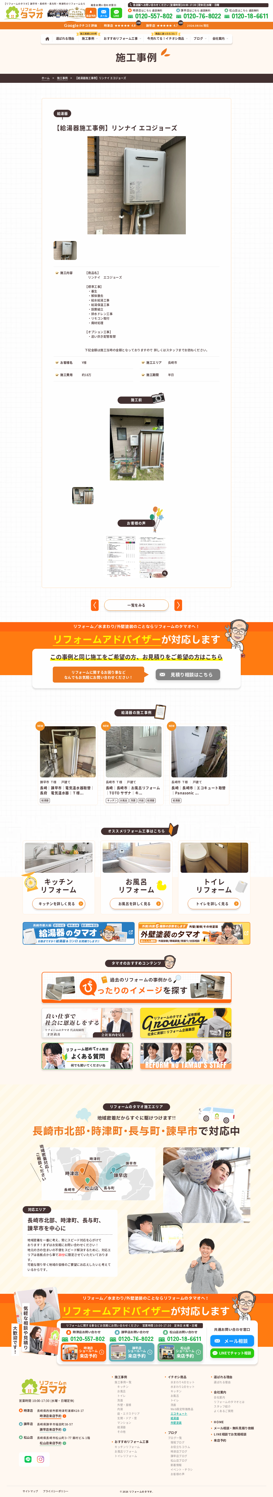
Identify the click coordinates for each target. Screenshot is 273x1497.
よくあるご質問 (224, 1411)
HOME (219, 1422)
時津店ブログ (179, 1451)
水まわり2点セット (183, 1387)
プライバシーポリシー (56, 1491)
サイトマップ (30, 1491)
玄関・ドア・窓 (127, 1418)
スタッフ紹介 (222, 1406)
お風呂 (121, 1391)
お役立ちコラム (180, 1447)
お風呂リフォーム (126, 1451)
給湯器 (121, 1427)
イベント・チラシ (182, 1469)
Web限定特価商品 (182, 1409)
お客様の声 (178, 1474)
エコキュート (179, 1414)
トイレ (121, 1396)
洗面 (120, 1400)
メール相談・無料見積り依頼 (234, 1428)
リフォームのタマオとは (229, 1402)
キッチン (123, 1387)
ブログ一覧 (175, 1438)
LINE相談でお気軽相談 (230, 1434)
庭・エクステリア (128, 1414)
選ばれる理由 (222, 1382)
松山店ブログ (179, 1460)
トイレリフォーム (126, 1456)
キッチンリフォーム (127, 1447)
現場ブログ (178, 1442)
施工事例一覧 (123, 1382)
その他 (121, 1432)
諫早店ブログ (179, 1456)
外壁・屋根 (124, 1405)
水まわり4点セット (183, 1382)
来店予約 (220, 1440)
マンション (124, 1423)
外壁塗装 (176, 1423)
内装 (120, 1409)
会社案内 (219, 1397)
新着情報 (176, 1465)
